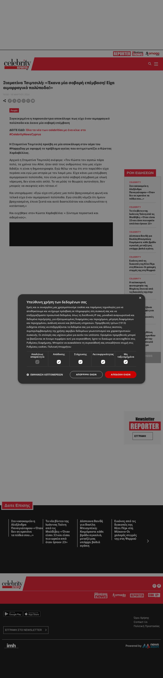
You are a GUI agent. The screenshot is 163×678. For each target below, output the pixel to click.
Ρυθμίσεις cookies (36, 346)
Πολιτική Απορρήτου (59, 346)
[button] (45, 374)
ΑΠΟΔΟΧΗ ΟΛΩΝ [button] (120, 374)
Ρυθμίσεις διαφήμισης (39, 342)
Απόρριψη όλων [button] (86, 374)
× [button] (140, 298)
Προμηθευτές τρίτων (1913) (110, 323)
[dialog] (81, 339)
